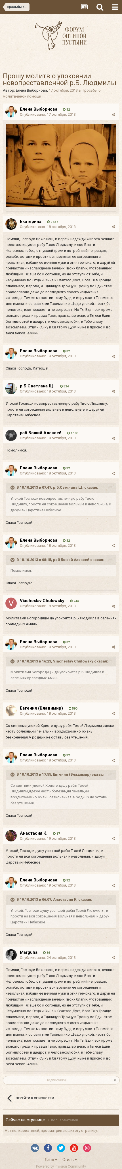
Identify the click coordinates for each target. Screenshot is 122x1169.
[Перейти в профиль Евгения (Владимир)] (11, 710)
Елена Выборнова (31, 90)
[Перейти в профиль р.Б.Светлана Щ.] (11, 388)
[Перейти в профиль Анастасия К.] (11, 835)
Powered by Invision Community (61, 1166)
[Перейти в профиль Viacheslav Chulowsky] (11, 603)
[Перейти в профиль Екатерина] (11, 224)
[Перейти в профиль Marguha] (11, 955)
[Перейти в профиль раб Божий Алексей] (11, 435)
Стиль (68, 1159)
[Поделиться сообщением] (113, 115)
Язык (50, 1159)
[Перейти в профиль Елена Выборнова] (11, 111)
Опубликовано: (48, 114)
